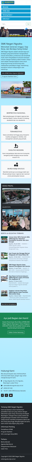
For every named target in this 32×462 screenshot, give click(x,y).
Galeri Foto (4, 449)
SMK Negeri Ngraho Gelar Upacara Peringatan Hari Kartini (19, 265)
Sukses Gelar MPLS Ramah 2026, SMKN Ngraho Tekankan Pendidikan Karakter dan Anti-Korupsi (19, 239)
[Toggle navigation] (28, 2)
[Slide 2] (16, 35)
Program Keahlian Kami (9, 76)
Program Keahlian (6, 432)
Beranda (5, 7)
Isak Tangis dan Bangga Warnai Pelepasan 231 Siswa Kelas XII (19, 254)
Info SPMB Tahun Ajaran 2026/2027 (13, 73)
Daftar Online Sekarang (16, 332)
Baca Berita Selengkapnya (9, 304)
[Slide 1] (13, 35)
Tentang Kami (7, 15)
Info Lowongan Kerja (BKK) (9, 434)
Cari (28, 24)
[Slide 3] (19, 35)
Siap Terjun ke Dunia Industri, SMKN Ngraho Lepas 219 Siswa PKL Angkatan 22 (19, 277)
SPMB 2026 (6, 11)
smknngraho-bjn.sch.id (8, 459)
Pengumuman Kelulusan (8, 446)
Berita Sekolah (5, 442)
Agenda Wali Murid (7, 444)
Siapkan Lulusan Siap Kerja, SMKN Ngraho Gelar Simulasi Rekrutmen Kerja (18, 292)
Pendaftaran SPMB (7, 429)
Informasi (6, 19)
